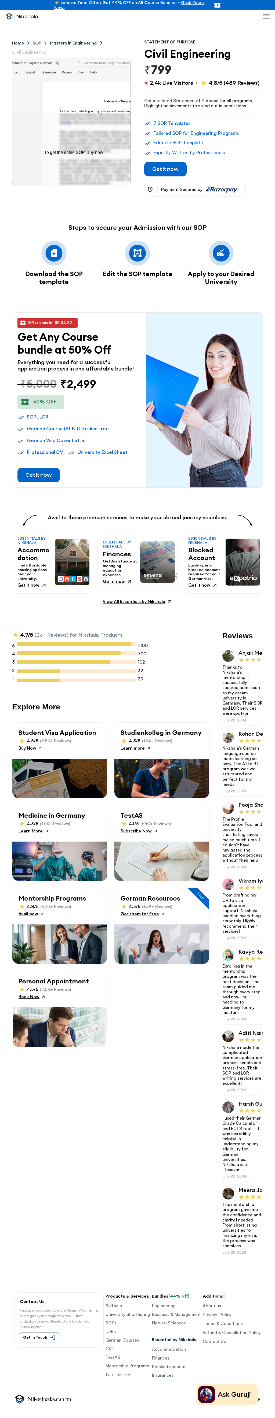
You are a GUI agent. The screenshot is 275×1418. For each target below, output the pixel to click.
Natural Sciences (169, 1323)
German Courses (122, 1340)
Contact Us (214, 1341)
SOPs (111, 1323)
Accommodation (169, 1349)
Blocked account (169, 1366)
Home (18, 43)
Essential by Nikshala (174, 1339)
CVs (110, 1348)
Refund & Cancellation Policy (232, 1332)
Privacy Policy (217, 1314)
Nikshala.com (49, 1399)
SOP (37, 43)
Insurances (162, 1375)
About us (212, 1305)
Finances (160, 1358)
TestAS (113, 1357)
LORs (111, 1331)
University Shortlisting (128, 1314)
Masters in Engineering (73, 43)
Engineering (164, 1305)
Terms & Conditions (223, 1323)
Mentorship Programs (127, 1365)
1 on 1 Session (118, 1374)
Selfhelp (114, 1305)
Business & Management (176, 1314)
